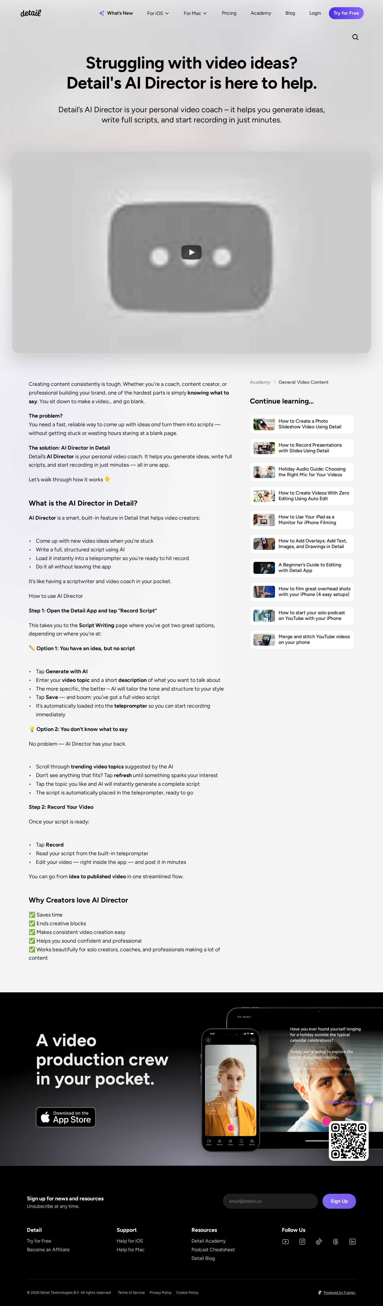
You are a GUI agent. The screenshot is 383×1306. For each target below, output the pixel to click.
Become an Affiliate (48, 1249)
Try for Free (39, 1241)
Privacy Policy (160, 1292)
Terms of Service (131, 1292)
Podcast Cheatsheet (213, 1249)
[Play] (191, 252)
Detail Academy (209, 1241)
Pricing (229, 13)
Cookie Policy (187, 1292)
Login (315, 13)
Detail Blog (203, 1258)
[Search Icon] (355, 37)
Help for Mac (131, 1249)
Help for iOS (130, 1241)
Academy (261, 13)
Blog (290, 13)
